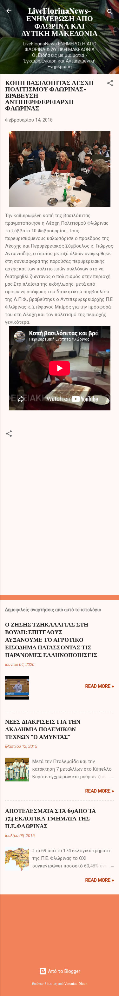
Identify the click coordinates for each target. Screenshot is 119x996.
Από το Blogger (63, 971)
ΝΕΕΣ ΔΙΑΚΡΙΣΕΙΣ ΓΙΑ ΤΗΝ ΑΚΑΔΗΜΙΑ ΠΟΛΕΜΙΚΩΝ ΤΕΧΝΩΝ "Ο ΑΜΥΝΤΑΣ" (42, 729)
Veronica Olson (75, 984)
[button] (110, 84)
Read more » (99, 686)
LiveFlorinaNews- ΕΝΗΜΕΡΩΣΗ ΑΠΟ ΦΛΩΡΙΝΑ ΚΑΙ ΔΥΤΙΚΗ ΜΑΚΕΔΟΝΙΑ (60, 22)
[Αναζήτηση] (110, 13)
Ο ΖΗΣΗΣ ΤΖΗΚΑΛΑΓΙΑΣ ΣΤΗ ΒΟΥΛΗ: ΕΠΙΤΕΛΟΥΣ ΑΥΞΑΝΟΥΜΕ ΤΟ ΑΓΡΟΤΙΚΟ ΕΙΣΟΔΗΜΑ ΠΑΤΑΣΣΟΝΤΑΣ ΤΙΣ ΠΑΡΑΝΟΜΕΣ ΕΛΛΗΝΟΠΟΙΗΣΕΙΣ (51, 640)
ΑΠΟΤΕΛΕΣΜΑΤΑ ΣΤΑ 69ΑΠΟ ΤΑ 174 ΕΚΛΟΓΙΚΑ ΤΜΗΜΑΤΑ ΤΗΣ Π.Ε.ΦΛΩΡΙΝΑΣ (50, 818)
